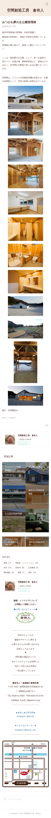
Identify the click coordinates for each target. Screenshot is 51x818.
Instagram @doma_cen (25, 729)
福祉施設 (9, 572)
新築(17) (5, 418)
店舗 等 (19, 567)
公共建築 (33, 567)
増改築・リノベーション (26, 563)
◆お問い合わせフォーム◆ (25, 609)
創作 (32, 572)
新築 (7, 563)
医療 (21, 572)
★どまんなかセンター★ (25, 725)
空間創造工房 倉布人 (25, 10)
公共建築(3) (12, 418)
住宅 (7, 567)
